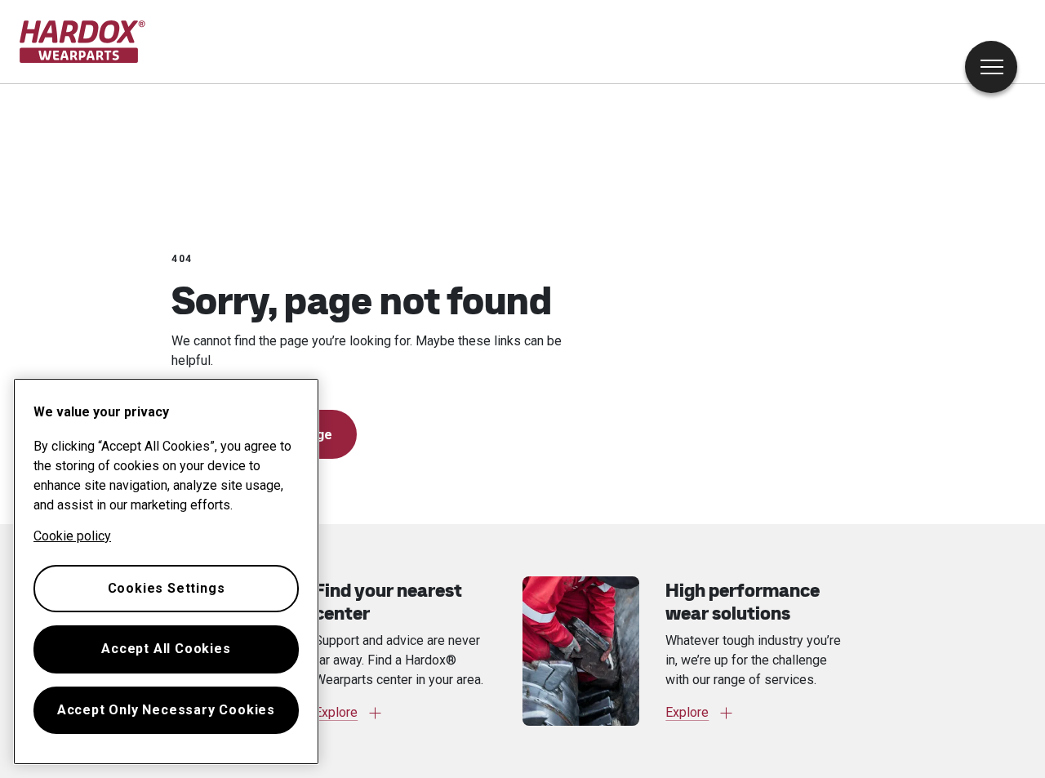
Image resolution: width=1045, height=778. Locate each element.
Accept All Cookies (165, 648)
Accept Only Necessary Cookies (166, 710)
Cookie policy (72, 536)
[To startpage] (83, 41)
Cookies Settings (166, 588)
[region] (166, 571)
